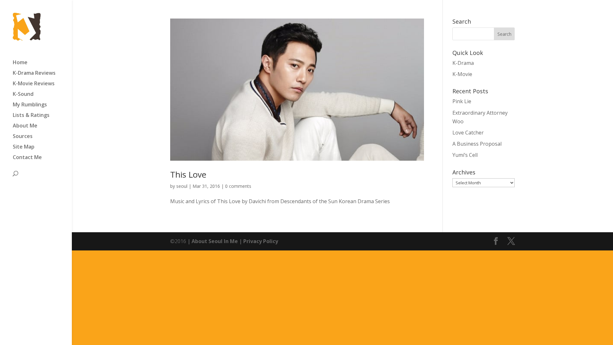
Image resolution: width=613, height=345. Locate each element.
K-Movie (462, 74)
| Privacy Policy (258, 241)
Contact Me (27, 158)
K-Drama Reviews (34, 73)
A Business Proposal (477, 143)
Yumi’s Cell (465, 154)
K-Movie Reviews (34, 84)
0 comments (238, 186)
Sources (23, 137)
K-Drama (463, 62)
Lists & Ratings (31, 116)
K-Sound (23, 94)
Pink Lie (461, 101)
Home (20, 63)
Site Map (23, 147)
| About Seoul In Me (212, 241)
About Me (25, 126)
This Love (188, 174)
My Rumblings (30, 105)
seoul (181, 186)
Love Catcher (468, 132)
